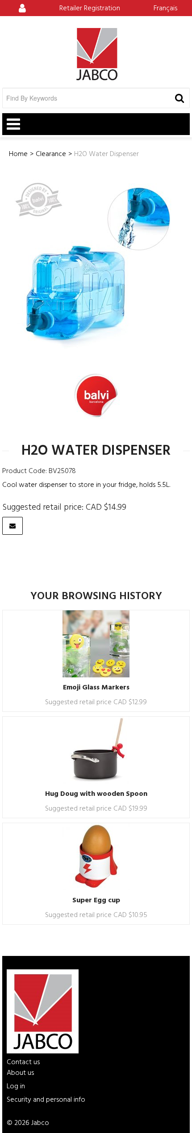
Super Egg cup (96, 900)
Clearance (51, 154)
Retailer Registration (89, 8)
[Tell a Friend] (12, 526)
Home (18, 154)
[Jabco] (96, 54)
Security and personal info (46, 1100)
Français (165, 8)
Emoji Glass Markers (96, 687)
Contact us (23, 1062)
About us (20, 1073)
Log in (16, 1086)
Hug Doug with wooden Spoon (96, 794)
